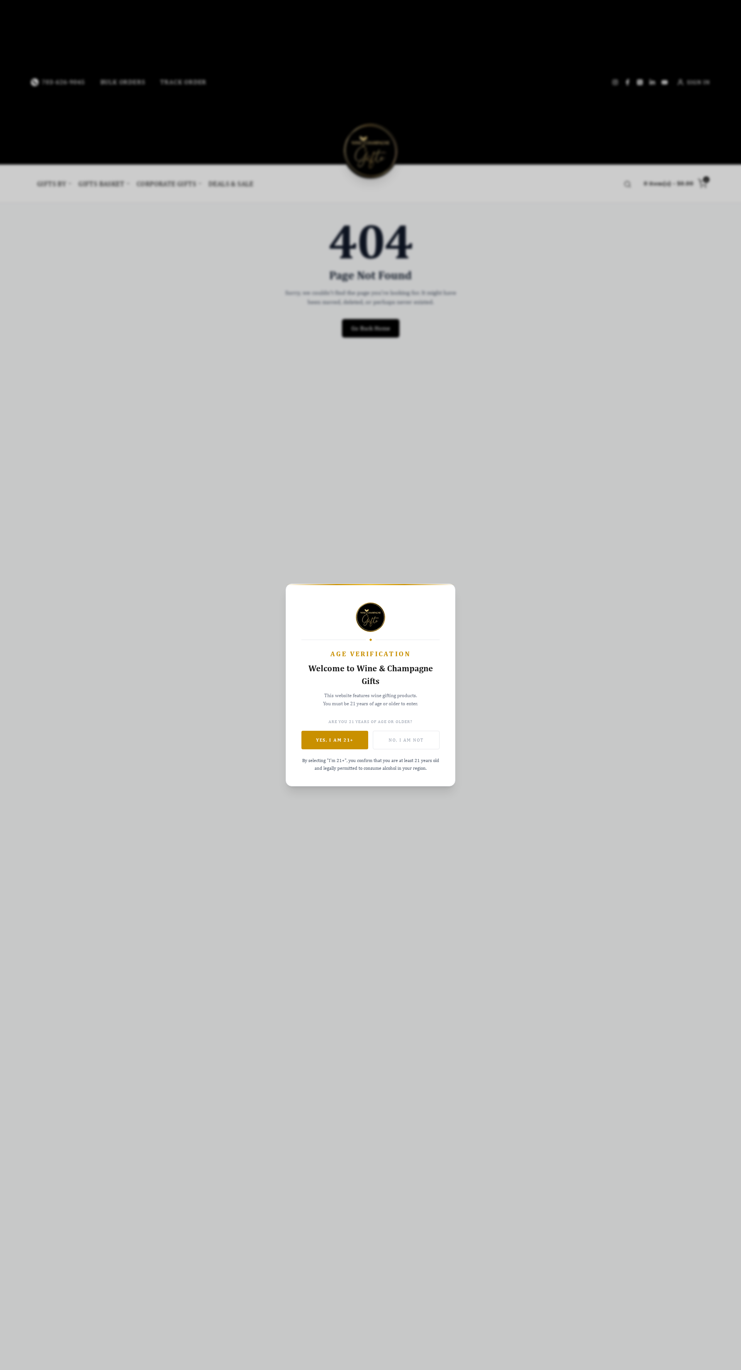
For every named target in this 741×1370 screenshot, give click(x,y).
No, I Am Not (406, 740)
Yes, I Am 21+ (335, 740)
